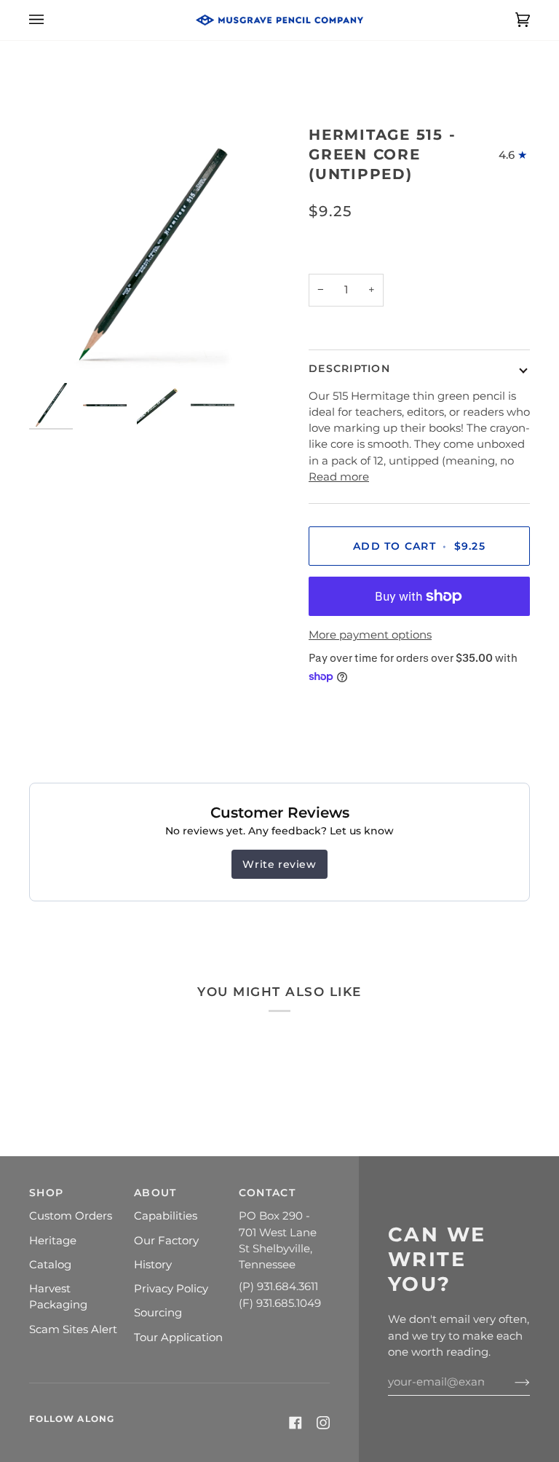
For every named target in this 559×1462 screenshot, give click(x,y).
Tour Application (178, 1337)
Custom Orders (70, 1215)
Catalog (50, 1264)
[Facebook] (295, 1422)
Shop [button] (46, 1192)
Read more (339, 476)
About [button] (155, 1192)
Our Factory (166, 1240)
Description (349, 368)
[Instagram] (323, 1422)
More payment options (370, 634)
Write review (279, 864)
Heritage (52, 1240)
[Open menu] (51, 20)
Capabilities (165, 1215)
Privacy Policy (171, 1288)
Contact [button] (267, 1192)
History (153, 1264)
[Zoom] (154, 250)
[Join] (510, 1382)
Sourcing (158, 1312)
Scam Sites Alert (73, 1329)
